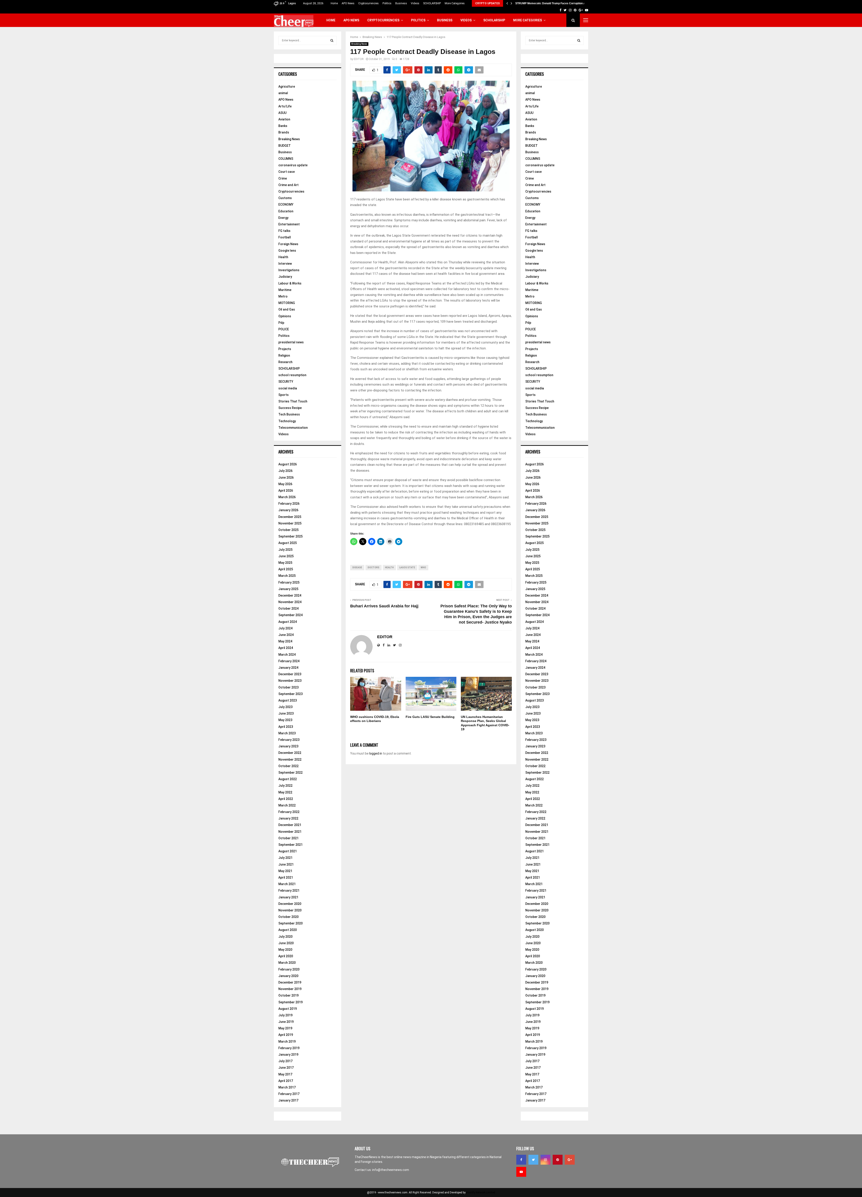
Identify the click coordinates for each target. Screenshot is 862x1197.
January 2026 (288, 510)
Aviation (284, 119)
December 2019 (289, 982)
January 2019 (288, 1054)
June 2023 (286, 713)
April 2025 (285, 569)
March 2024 (287, 654)
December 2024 (289, 595)
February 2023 (288, 740)
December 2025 (289, 517)
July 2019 (285, 1015)
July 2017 (285, 1061)
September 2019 (290, 1002)
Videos (415, 3)
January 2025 (288, 589)
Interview (285, 263)
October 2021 (288, 838)
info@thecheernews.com (390, 1170)
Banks (282, 126)
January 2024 (288, 667)
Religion (284, 355)
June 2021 (286, 864)
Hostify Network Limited (480, 1192)
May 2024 (285, 641)
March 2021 (287, 884)
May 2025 (285, 562)
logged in (375, 753)
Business (401, 3)
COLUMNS (285, 158)
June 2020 (286, 943)
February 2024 (288, 661)
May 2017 (285, 1074)
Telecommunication (293, 427)
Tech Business (289, 414)
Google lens (287, 250)
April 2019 (285, 1035)
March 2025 (287, 575)
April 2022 (285, 799)
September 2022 (290, 772)
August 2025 (287, 543)
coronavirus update (293, 165)
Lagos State (407, 567)
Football (284, 237)
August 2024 (287, 622)
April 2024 (285, 648)
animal (283, 93)
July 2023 (285, 707)
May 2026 (285, 484)
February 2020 (288, 969)
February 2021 (288, 890)
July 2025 (285, 549)
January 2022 (288, 818)
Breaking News (359, 44)
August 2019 (287, 1008)
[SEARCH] (332, 40)
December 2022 (289, 753)
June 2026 (286, 477)
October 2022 (288, 766)
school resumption (292, 375)
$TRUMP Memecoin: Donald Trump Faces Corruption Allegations (556, 3)
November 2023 (289, 680)
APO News (348, 3)
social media (287, 388)
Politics (387, 3)
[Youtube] (521, 1172)
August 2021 (287, 851)
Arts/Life (285, 106)
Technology (287, 421)
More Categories (455, 3)
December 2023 (289, 674)
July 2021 (285, 857)
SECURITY (285, 381)
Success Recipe (290, 408)
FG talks (284, 231)
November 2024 (289, 602)
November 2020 (289, 910)
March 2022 (287, 805)
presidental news (291, 342)
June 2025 (286, 556)
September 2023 (290, 694)
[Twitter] (533, 1160)
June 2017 (286, 1067)
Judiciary (285, 276)
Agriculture (286, 86)
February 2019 (288, 1048)
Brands (283, 132)
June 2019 (286, 1022)
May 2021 (285, 871)
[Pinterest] (558, 1160)
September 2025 (290, 536)
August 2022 (287, 779)
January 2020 (288, 976)
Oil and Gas (286, 309)
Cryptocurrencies (368, 3)
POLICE (283, 329)
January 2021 (288, 897)
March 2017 (287, 1087)
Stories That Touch (292, 401)
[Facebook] (521, 1160)
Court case (286, 171)
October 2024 (288, 608)
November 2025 (289, 523)
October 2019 (288, 995)
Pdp (281, 322)
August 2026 (287, 464)
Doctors (373, 567)
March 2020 (287, 962)
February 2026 (288, 503)
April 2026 (285, 490)
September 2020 (290, 923)
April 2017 (285, 1081)
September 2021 (290, 844)
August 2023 (287, 700)
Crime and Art (288, 185)
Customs (285, 198)
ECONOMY (285, 204)
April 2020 (285, 956)
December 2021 (289, 825)
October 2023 (288, 687)
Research (285, 362)
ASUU (282, 113)
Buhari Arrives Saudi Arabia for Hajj (384, 606)
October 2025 (288, 530)
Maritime (284, 290)
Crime (282, 178)
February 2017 (288, 1094)
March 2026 (287, 497)
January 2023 (288, 746)
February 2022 (288, 812)
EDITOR (359, 59)
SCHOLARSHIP (432, 3)
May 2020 (285, 949)
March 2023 (287, 733)
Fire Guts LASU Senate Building (430, 717)
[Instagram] (545, 1160)
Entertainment (289, 224)
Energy (283, 218)
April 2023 (285, 726)
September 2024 (290, 615)
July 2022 (285, 785)
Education (285, 211)
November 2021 (289, 831)
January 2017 (288, 1100)
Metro (283, 296)
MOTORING (286, 303)
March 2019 (287, 1041)
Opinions (284, 316)
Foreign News (288, 244)
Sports (283, 395)
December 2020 (289, 904)
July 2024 (285, 628)
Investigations (288, 270)
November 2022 (289, 759)
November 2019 (289, 989)
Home (334, 3)
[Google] (570, 1160)
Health (389, 567)
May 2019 (285, 1028)
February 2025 (288, 582)
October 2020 (288, 917)
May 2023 (285, 720)
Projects (284, 349)
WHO (423, 567)
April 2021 (285, 877)
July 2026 (285, 471)
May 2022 (285, 792)
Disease (357, 567)
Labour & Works (289, 283)
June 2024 (286, 635)
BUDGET (284, 145)
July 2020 (285, 936)
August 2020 (287, 930)
